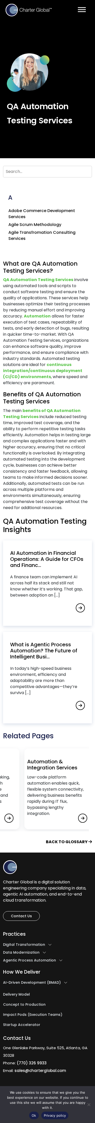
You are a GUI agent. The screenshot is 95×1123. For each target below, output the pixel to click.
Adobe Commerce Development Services (41, 214)
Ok (34, 1115)
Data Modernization (21, 953)
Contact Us (21, 916)
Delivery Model (16, 995)
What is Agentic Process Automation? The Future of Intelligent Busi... (43, 650)
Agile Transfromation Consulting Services (41, 235)
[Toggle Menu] (82, 9)
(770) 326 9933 (32, 1063)
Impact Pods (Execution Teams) (32, 1015)
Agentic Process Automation (29, 960)
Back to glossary (67, 842)
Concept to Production (24, 1005)
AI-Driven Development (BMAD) (32, 983)
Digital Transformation (24, 945)
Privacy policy (55, 1115)
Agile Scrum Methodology (34, 224)
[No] (88, 1104)
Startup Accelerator (21, 1025)
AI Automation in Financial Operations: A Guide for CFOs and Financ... (46, 559)
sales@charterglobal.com (40, 1070)
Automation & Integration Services (41, 763)
